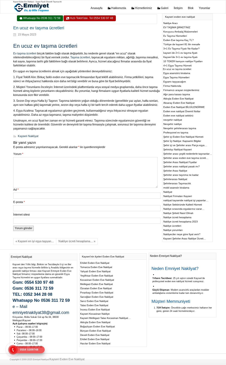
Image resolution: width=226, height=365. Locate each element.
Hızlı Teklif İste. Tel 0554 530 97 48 (91, 18)
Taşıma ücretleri (80, 57)
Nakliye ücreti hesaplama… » (76, 241)
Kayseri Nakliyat (28, 136)
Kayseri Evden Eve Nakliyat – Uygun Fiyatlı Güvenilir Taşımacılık (37, 2)
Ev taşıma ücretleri (24, 53)
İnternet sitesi (21, 214)
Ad (16, 189)
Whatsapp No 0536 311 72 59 (41, 18)
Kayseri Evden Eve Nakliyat (66, 359)
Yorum (18, 153)
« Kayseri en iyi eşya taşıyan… (35, 241)
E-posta (19, 202)
